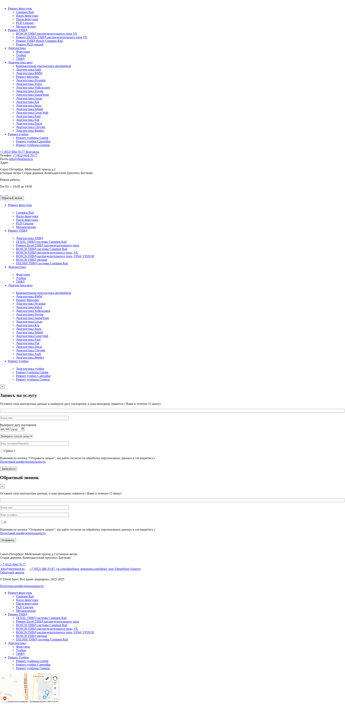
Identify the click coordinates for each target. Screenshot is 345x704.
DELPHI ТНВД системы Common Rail (42, 263)
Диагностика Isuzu (28, 105)
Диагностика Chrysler (30, 127)
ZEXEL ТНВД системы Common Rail (41, 241)
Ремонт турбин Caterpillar (33, 141)
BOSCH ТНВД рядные (31, 259)
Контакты (32, 151)
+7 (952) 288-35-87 (42, 569)
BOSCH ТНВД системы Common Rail (41, 249)
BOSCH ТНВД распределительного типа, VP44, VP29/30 (55, 256)
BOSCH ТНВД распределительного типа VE (46, 33)
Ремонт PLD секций (30, 44)
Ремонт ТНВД (17, 30)
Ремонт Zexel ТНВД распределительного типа (47, 245)
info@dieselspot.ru (21, 159)
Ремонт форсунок (20, 8)
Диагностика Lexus (29, 98)
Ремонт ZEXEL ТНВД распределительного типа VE (51, 37)
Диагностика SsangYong (32, 94)
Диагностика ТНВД (29, 238)
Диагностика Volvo (29, 84)
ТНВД (20, 58)
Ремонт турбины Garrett (32, 137)
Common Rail (25, 12)
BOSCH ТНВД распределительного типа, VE (47, 252)
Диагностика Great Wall (32, 112)
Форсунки (23, 51)
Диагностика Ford (28, 116)
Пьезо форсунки (27, 19)
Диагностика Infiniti (29, 109)
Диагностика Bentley (30, 130)
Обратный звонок (12, 198)
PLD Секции (25, 23)
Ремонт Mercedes (27, 76)
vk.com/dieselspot (68, 569)
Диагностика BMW (29, 73)
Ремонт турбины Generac (33, 145)
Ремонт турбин (18, 134)
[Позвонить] (0, 194)
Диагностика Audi (28, 69)
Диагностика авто (20, 62)
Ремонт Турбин (18, 657)
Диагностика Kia (27, 102)
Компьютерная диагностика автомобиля (43, 66)
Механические (26, 26)
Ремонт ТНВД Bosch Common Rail (39, 41)
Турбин (21, 55)
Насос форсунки (27, 15)
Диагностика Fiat (27, 120)
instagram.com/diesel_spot (97, 569)
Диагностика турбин (30, 368)
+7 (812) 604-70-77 (13, 151)
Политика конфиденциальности (22, 586)
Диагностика (17, 48)
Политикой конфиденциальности (23, 461)
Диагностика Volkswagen (33, 87)
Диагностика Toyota (29, 91)
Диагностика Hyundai (31, 80)
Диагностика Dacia (29, 123)
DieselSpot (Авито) (127, 569)
